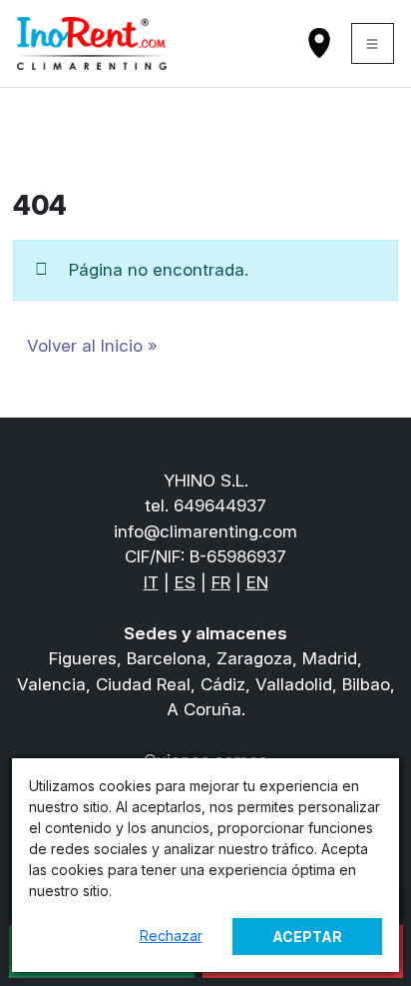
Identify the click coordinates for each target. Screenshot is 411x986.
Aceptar (307, 936)
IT (151, 582)
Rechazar (171, 935)
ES (185, 582)
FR (220, 582)
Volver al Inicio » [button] (92, 346)
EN (257, 582)
